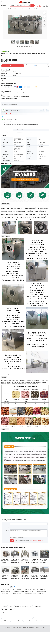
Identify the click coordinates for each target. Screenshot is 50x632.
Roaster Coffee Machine (17, 620)
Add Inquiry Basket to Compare (25, 46)
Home (2, 8)
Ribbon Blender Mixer (17, 593)
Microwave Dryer (4, 593)
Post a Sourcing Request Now (36, 540)
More (2, 623)
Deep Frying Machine (29, 591)
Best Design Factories (6, 615)
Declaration (38, 627)
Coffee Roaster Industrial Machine (8, 617)
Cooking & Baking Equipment (37, 8)
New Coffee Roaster (38, 617)
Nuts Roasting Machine (5, 591)
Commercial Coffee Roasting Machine (25, 617)
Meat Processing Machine (30, 589)
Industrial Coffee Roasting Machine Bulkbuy (32, 620)
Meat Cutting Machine (17, 589)
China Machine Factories (17, 615)
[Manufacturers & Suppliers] (25, 2)
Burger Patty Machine (41, 589)
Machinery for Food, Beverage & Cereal (25, 8)
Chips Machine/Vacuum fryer (18, 591)
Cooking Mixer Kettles (5, 589)
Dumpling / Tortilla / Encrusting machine (31, 593)
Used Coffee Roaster (6, 620)
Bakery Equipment (38, 606)
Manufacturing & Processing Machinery (11, 8)
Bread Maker (4, 609)
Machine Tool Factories (29, 615)
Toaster (11, 606)
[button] (45, 132)
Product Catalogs (18, 586)
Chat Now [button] (38, 65)
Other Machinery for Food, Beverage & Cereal (23, 606)
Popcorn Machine (40, 593)
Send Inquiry (13, 65)
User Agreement (31, 627)
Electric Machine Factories (41, 615)
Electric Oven (4, 606)
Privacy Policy (43, 627)
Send (12, 540)
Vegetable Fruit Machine (41, 591)
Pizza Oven (12, 609)
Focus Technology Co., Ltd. (17, 627)
